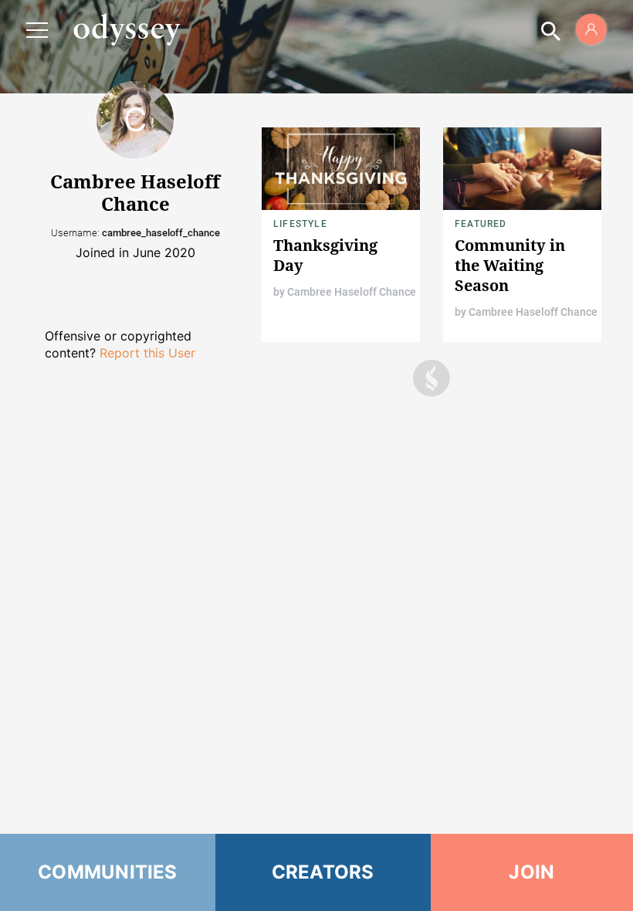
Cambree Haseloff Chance (351, 292)
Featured (481, 223)
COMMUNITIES (108, 872)
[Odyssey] (126, 29)
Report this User (147, 353)
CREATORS (323, 872)
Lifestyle (300, 223)
